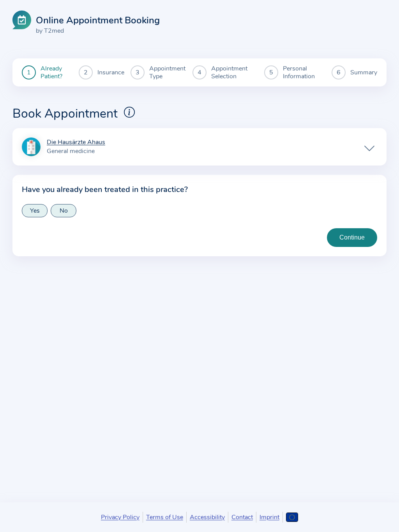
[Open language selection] (292, 517)
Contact (242, 517)
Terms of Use (164, 517)
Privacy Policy (120, 517)
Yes (35, 210)
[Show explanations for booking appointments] (129, 112)
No (64, 210)
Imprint (269, 517)
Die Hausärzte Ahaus (76, 142)
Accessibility (207, 517)
